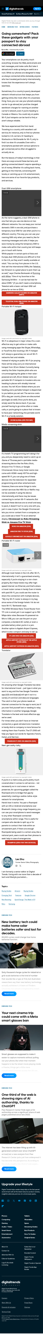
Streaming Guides (31, 1227)
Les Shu (6, 50)
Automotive (6, 1238)
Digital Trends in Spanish (32, 1263)
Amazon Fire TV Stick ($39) (21, 531)
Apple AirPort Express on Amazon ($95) (21, 646)
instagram (16, 866)
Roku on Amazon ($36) (21, 526)
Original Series (29, 1238)
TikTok (25, 1201)
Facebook (3, 1201)
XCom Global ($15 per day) (21, 420)
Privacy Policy (29, 1298)
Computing (6, 1219)
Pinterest (30, 1201)
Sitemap (27, 1307)
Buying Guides (6, 891)
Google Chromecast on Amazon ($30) (21, 536)
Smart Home (6, 1230)
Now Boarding (6, 900)
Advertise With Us (8, 1255)
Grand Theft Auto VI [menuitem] (8, 14)
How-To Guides (30, 1234)
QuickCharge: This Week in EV (25, 900)
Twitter (14, 1201)
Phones (4, 1216)
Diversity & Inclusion (9, 1307)
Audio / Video (7, 1227)
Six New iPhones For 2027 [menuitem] (24, 14)
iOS (7, 694)
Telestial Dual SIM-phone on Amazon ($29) (22, 302)
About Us (5, 1247)
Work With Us (6, 1303)
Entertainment (7, 1234)
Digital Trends (12, 11)
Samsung (12, 904)
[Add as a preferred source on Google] (8, 54)
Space (26, 1223)
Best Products (29, 1230)
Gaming (5, 1223)
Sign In (37, 9)
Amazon (17, 891)
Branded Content (30, 1253)
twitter (20, 866)
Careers (4, 1298)
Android (16, 694)
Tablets (27, 1216)
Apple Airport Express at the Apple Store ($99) (21, 641)
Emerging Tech (7, 895)
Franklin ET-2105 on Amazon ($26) (21, 741)
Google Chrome (30, 895)
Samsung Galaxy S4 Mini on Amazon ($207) (21, 294)
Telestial (36, 266)
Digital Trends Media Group (13, 1319)
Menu (3, 9)
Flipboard (3, 1206)
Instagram (8, 1201)
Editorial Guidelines (8, 1259)
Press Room (28, 1303)
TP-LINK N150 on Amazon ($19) (21, 636)
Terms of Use (6, 1312)
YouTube (19, 1201)
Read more (9, 993)
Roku (3, 904)
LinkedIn (36, 1201)
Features (18, 895)
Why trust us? (16, 23)
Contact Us (5, 1251)
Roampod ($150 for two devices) (22, 843)
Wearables (28, 1219)
